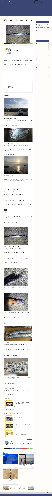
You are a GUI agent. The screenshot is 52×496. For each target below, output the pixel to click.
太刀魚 (42, 57)
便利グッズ (43, 63)
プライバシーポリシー (37, 1)
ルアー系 (43, 64)
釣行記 (43, 43)
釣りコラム (43, 69)
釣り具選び (43, 59)
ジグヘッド (43, 65)
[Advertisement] (26, 10)
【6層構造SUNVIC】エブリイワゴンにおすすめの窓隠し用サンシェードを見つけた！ (43, 31)
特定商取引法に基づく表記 (37, 2)
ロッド (43, 60)
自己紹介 (34, 3)
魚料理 (43, 67)
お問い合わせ (35, 0)
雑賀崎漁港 (10, 86)
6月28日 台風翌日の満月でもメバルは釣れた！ (43, 28)
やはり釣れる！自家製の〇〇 (12, 90)
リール (43, 61)
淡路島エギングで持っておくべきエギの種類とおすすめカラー (42, 25)
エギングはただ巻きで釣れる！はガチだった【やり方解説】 (42, 36)
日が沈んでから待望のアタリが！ (13, 87)
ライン (43, 62)
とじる (20, 83)
